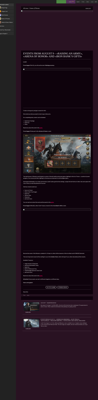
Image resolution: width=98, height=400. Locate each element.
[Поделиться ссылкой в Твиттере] (42, 291)
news (28, 295)
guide (52, 202)
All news (25, 8)
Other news (62, 287)
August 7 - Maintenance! (48, 302)
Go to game (51, 287)
